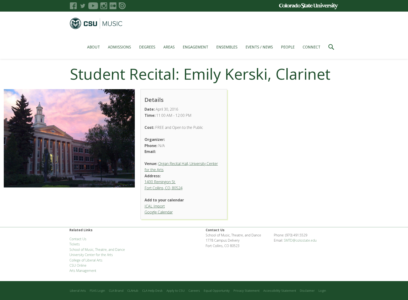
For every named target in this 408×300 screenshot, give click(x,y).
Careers (194, 290)
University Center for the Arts (91, 254)
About (93, 47)
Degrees (147, 47)
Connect (311, 47)
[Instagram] (103, 5)
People (288, 47)
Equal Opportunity (217, 290)
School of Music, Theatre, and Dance (97, 249)
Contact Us (77, 239)
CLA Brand (116, 290)
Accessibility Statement (279, 290)
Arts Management (82, 270)
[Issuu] (122, 5)
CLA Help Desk (152, 290)
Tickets (74, 244)
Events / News (259, 47)
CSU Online (77, 265)
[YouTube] (93, 5)
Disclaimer (307, 290)
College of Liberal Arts (85, 260)
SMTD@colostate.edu (300, 240)
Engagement (195, 47)
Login (322, 290)
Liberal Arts (78, 290)
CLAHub (132, 290)
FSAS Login (97, 290)
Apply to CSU (175, 290)
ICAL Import (154, 206)
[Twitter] (82, 5)
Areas (169, 47)
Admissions (119, 47)
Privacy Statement (246, 290)
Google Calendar (158, 212)
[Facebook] (73, 5)
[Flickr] (113, 5)
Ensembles (227, 47)
